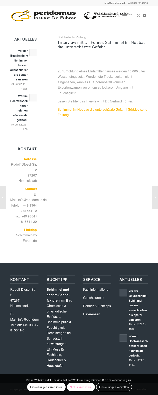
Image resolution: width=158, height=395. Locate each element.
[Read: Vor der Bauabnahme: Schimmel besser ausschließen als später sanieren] (33, 52)
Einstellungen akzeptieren (46, 387)
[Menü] (124, 15)
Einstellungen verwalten (114, 387)
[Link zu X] (138, 15)
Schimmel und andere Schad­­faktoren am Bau (59, 295)
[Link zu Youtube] (145, 15)
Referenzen (91, 314)
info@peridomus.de (115, 3)
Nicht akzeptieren (81, 387)
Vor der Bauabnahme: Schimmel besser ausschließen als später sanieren (19, 65)
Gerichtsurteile (93, 297)
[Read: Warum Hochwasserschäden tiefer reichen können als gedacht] (33, 97)
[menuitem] (116, 15)
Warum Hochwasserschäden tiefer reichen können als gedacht (143, 345)
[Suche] (116, 15)
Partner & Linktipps (97, 305)
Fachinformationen (96, 289)
